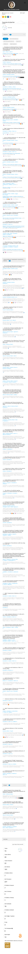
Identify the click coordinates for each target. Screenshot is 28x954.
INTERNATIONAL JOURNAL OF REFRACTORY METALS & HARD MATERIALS (13, 197)
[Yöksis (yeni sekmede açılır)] (10, 17)
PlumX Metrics (7, 56)
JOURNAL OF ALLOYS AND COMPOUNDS (10, 53)
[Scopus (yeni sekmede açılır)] (3, 17)
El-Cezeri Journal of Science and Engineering (11, 76)
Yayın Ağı (9, 27)
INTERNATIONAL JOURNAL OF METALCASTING (11, 122)
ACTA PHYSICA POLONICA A (8, 143)
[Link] (4, 79)
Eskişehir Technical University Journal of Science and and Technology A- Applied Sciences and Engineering (13, 227)
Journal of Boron (6, 133)
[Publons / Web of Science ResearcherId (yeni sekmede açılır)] (8, 17)
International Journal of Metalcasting (10, 98)
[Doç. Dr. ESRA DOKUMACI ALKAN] (11, 4)
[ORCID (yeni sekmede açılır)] (5, 17)
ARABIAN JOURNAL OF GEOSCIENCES (10, 109)
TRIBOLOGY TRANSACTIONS (8, 236)
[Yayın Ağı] (20, 849)
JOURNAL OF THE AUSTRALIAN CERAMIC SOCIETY (12, 63)
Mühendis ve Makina (6, 187)
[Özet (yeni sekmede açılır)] (12, 54)
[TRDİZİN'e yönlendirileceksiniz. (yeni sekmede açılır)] (5, 79)
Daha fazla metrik (18, 844)
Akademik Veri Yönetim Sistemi (7, 13)
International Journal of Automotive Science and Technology (12, 89)
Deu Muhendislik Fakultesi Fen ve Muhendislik (11, 153)
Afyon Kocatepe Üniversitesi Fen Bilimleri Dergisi (12, 218)
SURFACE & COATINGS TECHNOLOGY (10, 206)
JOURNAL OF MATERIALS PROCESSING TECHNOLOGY (13, 249)
